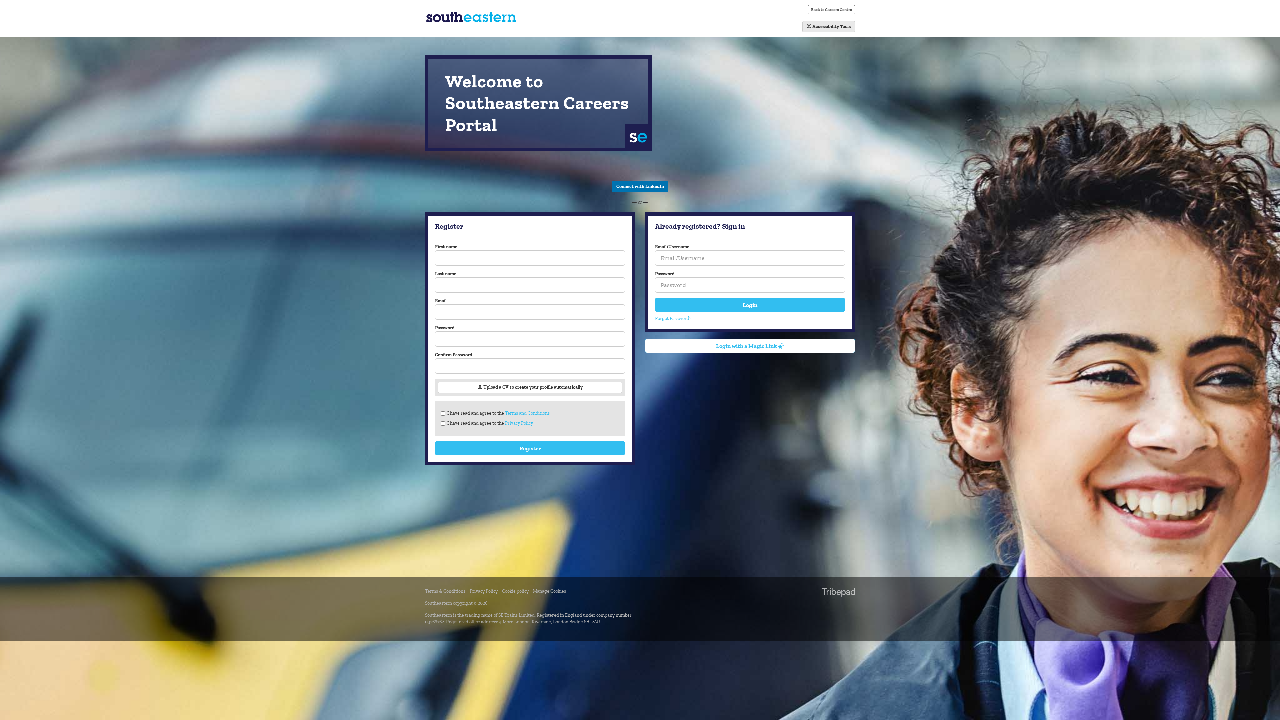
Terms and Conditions (527, 413)
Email (441, 301)
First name (446, 247)
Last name (445, 274)
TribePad (838, 593)
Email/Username (672, 247)
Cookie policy (515, 591)
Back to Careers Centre (831, 9)
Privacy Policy (519, 423)
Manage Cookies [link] (549, 591)
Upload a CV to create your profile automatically (532, 387)
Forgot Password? (673, 318)
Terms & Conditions (445, 591)
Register (530, 448)
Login (750, 304)
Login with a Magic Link (747, 345)
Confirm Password (453, 355)
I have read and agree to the (498, 413)
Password (445, 328)
